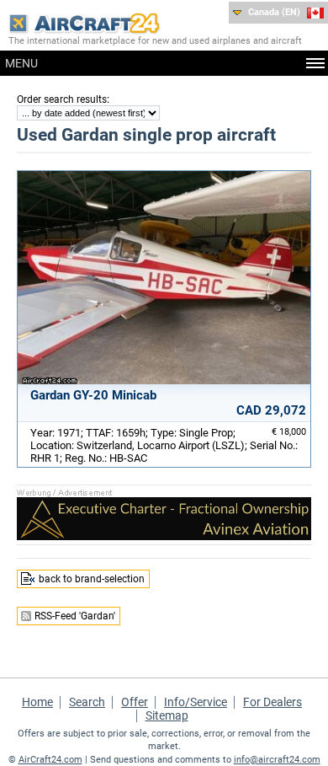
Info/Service (195, 702)
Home (37, 702)
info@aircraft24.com (277, 759)
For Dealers (272, 702)
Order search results (62, 99)
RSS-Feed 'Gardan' (74, 616)
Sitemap (166, 715)
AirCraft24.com (50, 759)
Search (87, 702)
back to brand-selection (92, 579)
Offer (134, 702)
